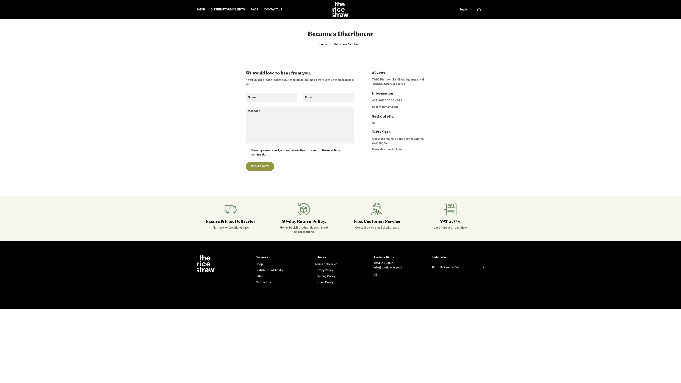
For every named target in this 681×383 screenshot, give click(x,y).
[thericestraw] (340, 9)
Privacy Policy (324, 270)
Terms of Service (326, 264)
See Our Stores (394, 83)
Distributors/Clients (228, 9)
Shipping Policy (325, 276)
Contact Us (273, 9)
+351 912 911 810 (384, 263)
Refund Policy (324, 282)
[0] (479, 9)
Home (323, 44)
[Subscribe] (480, 267)
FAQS (254, 9)
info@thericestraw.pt (387, 267)
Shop (201, 9)
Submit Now (260, 166)
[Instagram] (373, 122)
